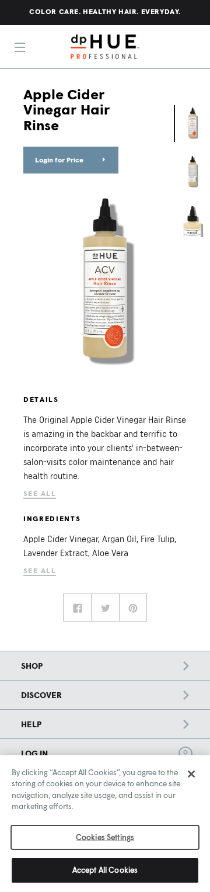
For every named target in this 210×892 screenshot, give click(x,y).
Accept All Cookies (105, 869)
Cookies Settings (105, 837)
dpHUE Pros (105, 46)
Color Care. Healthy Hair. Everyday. (105, 11)
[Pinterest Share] (133, 607)
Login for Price (59, 159)
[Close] (191, 774)
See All (39, 493)
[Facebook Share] (77, 607)
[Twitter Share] (105, 607)
